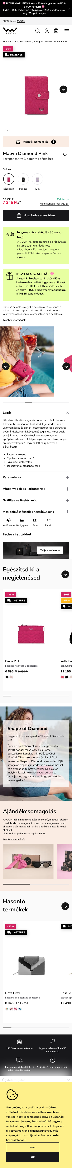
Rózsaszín (9, 189)
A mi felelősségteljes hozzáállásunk (28, 512)
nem (32, 1147)
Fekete (23, 189)
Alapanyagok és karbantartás (24, 489)
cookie (54, 1135)
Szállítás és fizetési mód (20, 500)
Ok (33, 1157)
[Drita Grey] (30, 956)
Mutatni (21, 20)
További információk (14, 320)
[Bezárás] (69, 8)
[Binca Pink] (30, 624)
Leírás (7, 413)
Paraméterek (12, 477)
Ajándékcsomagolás (35, 142)
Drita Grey (12, 993)
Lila (37, 189)
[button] (63, 89)
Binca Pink (12, 661)
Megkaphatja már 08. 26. (54, 204)
